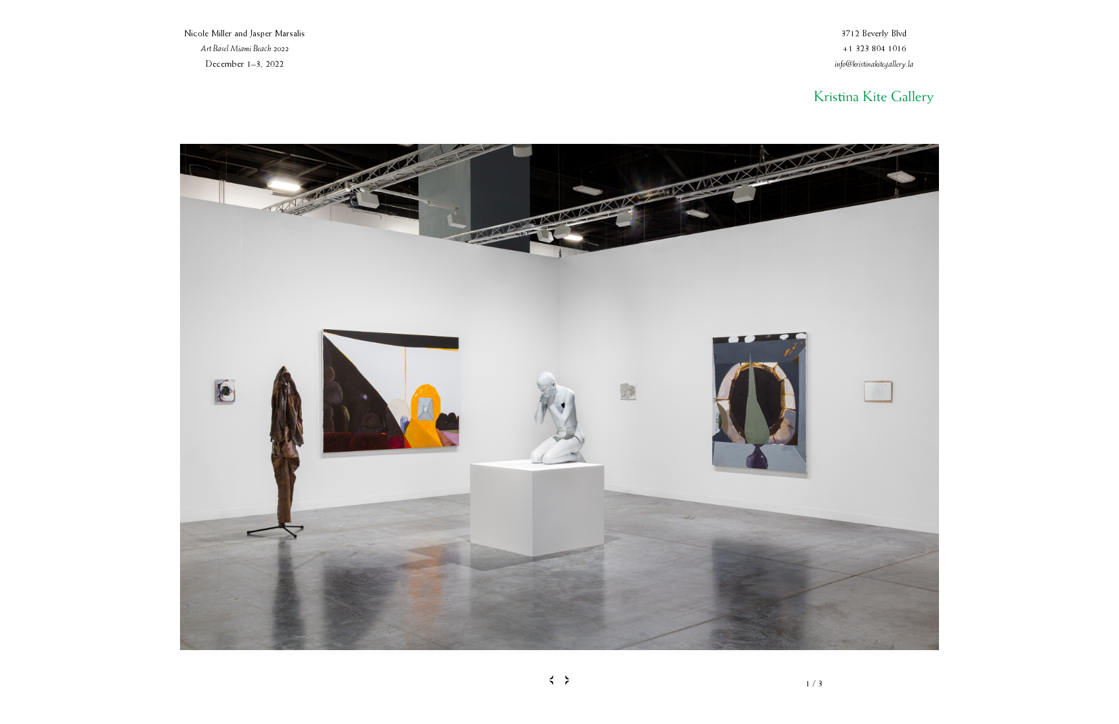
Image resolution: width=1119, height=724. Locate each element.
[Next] (570, 680)
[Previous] (549, 680)
